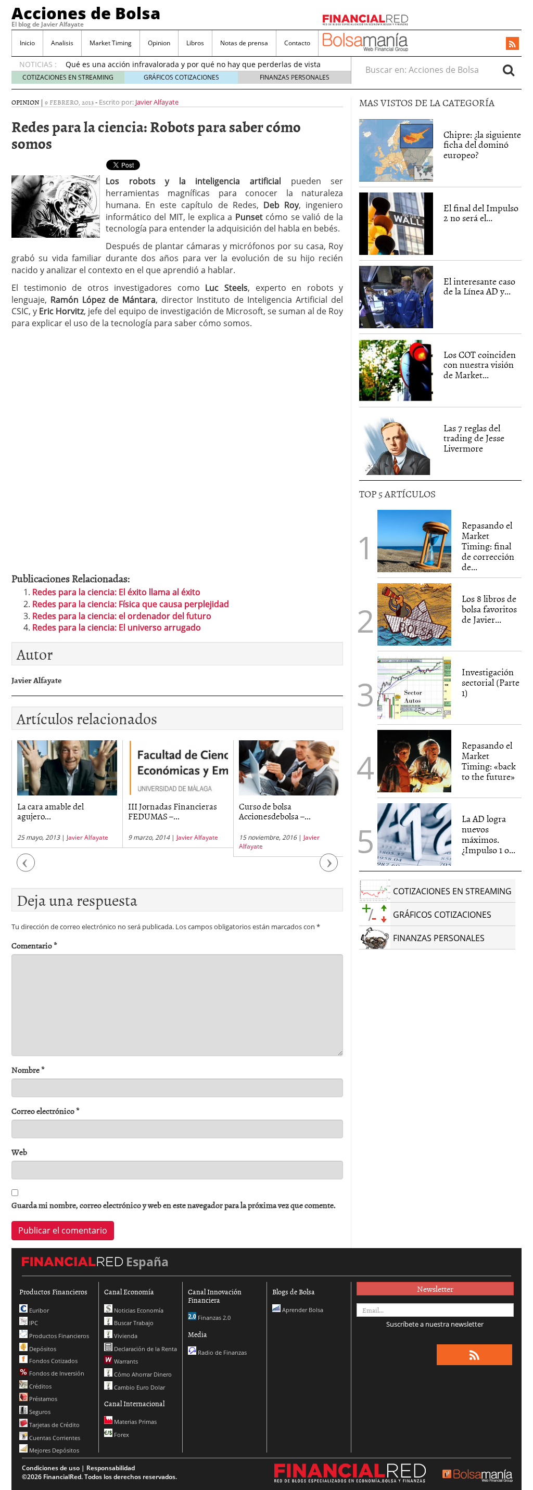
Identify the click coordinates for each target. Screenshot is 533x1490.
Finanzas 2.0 (213, 1317)
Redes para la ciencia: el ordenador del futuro (121, 616)
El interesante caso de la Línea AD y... (479, 286)
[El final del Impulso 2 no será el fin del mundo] (396, 223)
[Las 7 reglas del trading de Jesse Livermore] (396, 444)
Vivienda (124, 1336)
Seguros (39, 1412)
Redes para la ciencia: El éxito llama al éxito (116, 592)
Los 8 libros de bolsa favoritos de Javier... (489, 609)
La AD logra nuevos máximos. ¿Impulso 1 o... (488, 834)
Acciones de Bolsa (85, 13)
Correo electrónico (45, 1111)
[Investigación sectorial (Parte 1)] (414, 687)
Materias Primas (134, 1421)
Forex (120, 1434)
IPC (33, 1323)
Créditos (40, 1386)
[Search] (508, 70)
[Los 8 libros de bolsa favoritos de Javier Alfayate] (414, 614)
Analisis (62, 42)
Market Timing (111, 42)
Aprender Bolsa (302, 1310)
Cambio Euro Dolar (138, 1387)
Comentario (34, 946)
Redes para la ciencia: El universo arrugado (116, 627)
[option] (66, 794)
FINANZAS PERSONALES (294, 77)
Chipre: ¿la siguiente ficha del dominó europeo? (482, 144)
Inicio (27, 42)
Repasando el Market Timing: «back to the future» (489, 760)
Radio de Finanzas (221, 1352)
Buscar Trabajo (133, 1323)
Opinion (159, 42)
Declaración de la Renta (144, 1349)
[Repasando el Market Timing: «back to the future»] (414, 761)
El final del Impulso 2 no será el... (480, 213)
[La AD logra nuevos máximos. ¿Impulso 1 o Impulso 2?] (414, 834)
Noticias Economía (137, 1310)
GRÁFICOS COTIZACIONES (181, 77)
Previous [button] (26, 867)
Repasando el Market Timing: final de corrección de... (488, 545)
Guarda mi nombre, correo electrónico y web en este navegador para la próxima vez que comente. (173, 1205)
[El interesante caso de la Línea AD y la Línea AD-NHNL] (396, 297)
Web (19, 1152)
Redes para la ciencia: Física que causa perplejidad (130, 604)
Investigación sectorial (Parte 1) (490, 682)
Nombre (28, 1070)
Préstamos (42, 1399)
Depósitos (42, 1349)
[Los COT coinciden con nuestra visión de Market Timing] (396, 370)
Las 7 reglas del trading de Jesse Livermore (473, 438)
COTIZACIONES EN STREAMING (67, 77)
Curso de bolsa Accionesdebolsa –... (275, 811)
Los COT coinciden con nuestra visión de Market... (479, 365)
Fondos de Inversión (56, 1373)
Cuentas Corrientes (54, 1438)
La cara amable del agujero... (50, 811)
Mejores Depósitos (53, 1450)
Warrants (125, 1361)
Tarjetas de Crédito (54, 1425)
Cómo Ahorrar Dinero (142, 1374)
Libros (195, 42)
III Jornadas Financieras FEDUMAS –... (172, 811)
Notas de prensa (244, 42)
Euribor (38, 1310)
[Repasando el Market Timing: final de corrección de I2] (414, 541)
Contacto (297, 42)
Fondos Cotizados (53, 1361)
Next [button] (329, 867)
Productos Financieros (58, 1336)
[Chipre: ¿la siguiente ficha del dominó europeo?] (396, 150)
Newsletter (435, 1288)
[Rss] (512, 44)
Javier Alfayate (157, 102)
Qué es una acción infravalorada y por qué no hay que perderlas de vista (193, 64)
